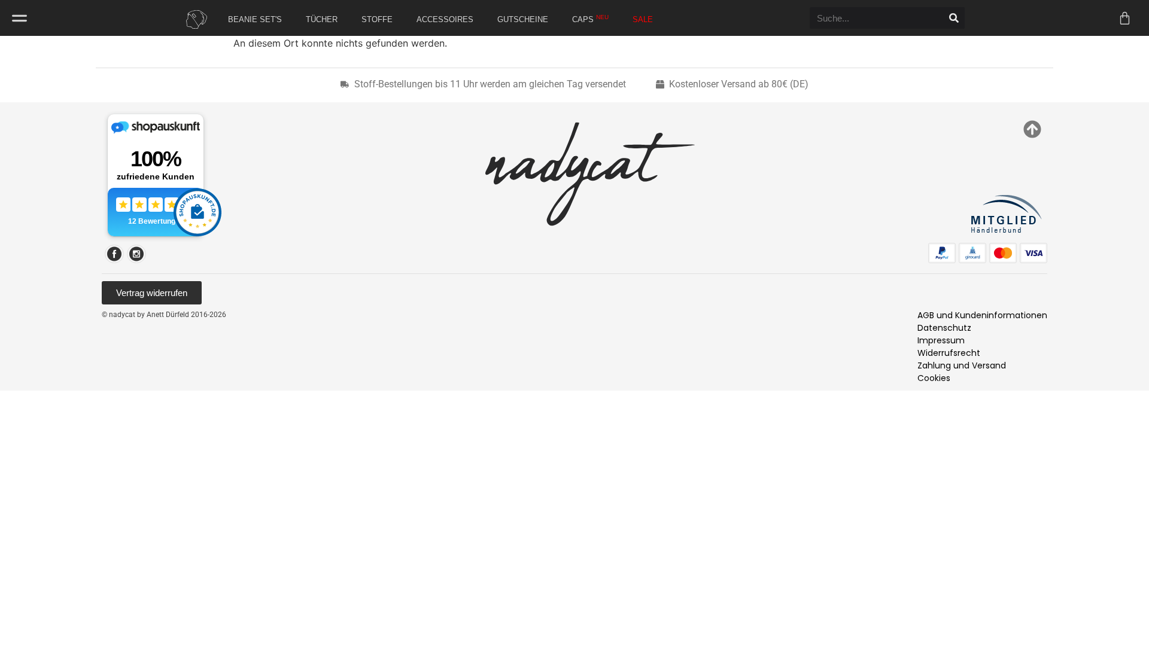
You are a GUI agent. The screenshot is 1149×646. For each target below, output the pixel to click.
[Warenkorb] (1124, 18)
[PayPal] (942, 253)
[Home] (194, 19)
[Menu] (19, 18)
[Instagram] (136, 254)
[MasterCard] (1003, 253)
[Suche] (954, 18)
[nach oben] (1032, 129)
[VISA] (1033, 253)
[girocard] (972, 253)
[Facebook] (114, 254)
